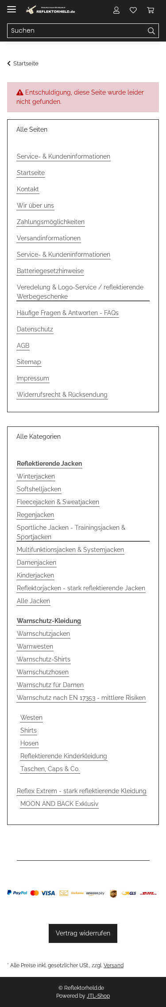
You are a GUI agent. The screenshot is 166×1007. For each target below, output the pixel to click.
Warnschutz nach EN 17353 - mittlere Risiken (81, 697)
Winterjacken (36, 476)
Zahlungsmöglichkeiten (51, 221)
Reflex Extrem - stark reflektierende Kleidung (82, 790)
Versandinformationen (49, 238)
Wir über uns (35, 205)
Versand (114, 965)
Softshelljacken (39, 489)
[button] (116, 10)
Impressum (33, 378)
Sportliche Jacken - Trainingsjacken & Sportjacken (71, 532)
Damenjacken (36, 562)
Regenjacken (35, 514)
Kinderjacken (35, 575)
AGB (23, 345)
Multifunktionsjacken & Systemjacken (70, 549)
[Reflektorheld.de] (50, 10)
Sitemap (29, 361)
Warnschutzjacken (43, 633)
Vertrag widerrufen (83, 933)
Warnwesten (35, 646)
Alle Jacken (33, 600)
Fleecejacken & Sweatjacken (58, 501)
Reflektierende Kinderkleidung (63, 756)
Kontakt (28, 189)
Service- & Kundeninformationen (63, 156)
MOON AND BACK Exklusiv (59, 803)
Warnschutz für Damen (50, 684)
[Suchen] (151, 30)
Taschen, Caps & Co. (50, 768)
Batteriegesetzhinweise (50, 270)
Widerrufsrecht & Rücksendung (62, 394)
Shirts (28, 730)
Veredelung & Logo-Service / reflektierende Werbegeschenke (80, 292)
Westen (31, 717)
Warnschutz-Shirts (43, 659)
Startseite (31, 172)
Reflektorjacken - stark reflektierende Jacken (81, 588)
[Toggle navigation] (11, 5)
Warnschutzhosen (43, 672)
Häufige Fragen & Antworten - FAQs (68, 312)
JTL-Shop (98, 996)
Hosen (29, 743)
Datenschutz (35, 329)
